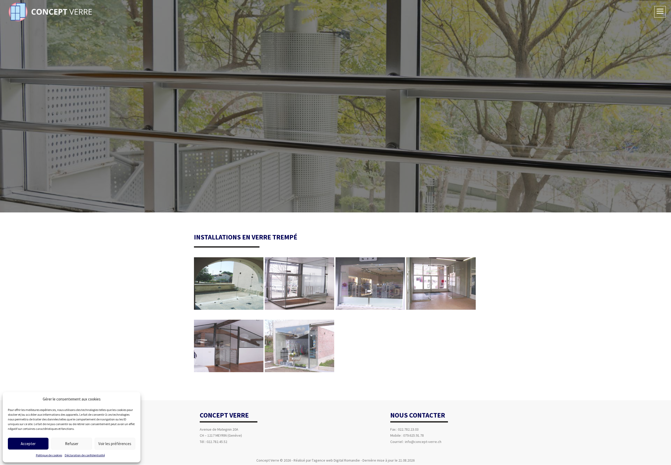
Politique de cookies (49, 455)
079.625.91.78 (413, 435)
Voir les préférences (114, 443)
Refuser (71, 443)
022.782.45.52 (217, 441)
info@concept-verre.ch (423, 441)
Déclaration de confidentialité (85, 455)
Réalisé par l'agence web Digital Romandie (327, 460)
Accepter (28, 443)
